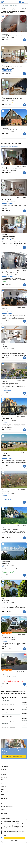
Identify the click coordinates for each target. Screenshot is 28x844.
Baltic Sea (3, 772)
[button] (26, 1)
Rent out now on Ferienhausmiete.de (14, 756)
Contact (3, 809)
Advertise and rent (6, 816)
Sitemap (3, 780)
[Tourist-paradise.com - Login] (23, 1)
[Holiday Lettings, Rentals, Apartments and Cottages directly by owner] (2, 1)
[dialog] (14, 831)
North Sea (3, 769)
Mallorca (3, 774)
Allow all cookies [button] (14, 838)
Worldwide (4, 777)
